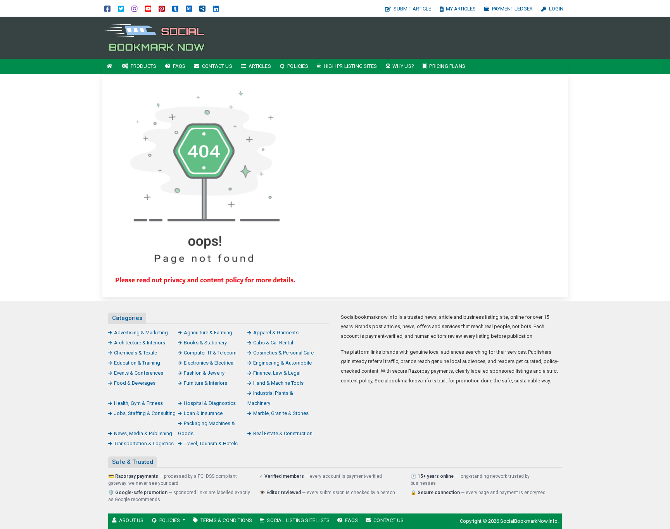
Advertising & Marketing (141, 332)
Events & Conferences (138, 373)
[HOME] (109, 66)
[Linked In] (216, 8)
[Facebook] (107, 8)
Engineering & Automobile (282, 363)
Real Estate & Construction (283, 433)
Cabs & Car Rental (273, 343)
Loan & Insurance (203, 413)
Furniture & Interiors (205, 383)
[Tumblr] (175, 8)
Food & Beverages (134, 383)
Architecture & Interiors (139, 343)
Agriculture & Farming (208, 332)
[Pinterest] (162, 8)
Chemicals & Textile (135, 353)
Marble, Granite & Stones (281, 413)
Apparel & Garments (276, 332)
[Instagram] (134, 8)
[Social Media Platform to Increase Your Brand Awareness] (154, 37)
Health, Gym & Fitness (138, 403)
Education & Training (137, 363)
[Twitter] (121, 8)
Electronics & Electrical (209, 363)
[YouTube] (148, 8)
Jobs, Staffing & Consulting (145, 413)
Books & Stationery (205, 343)
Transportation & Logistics (144, 443)
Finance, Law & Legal (276, 373)
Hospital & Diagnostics (210, 403)
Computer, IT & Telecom (210, 353)
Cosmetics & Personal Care (283, 353)
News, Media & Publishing (143, 433)
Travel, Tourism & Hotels (211, 443)
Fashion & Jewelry (204, 373)
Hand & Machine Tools (278, 383)
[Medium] (189, 8)
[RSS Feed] (202, 8)
